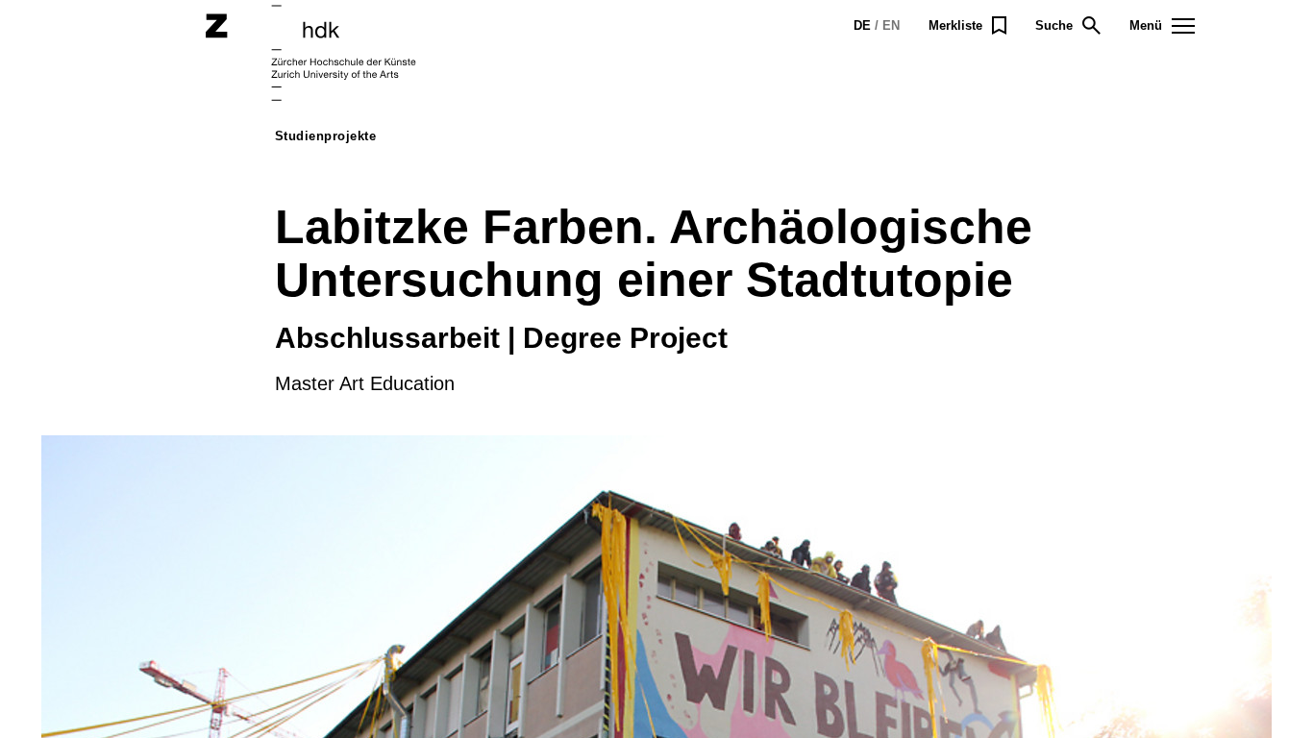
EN (891, 25)
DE (862, 25)
